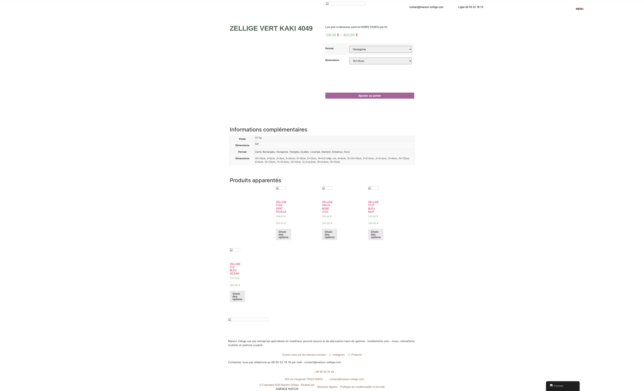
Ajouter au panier (369, 95)
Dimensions (332, 60)
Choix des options (283, 234)
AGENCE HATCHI (287, 388)
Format (329, 48)
